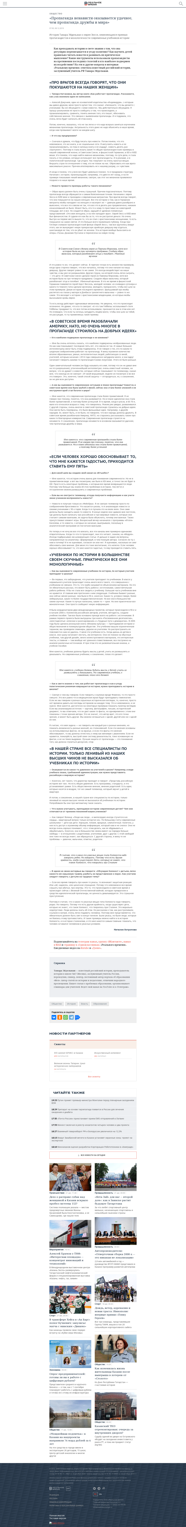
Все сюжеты (94, 1076)
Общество (55, 13)
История (71, 1003)
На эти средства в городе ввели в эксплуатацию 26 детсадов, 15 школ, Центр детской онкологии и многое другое (70, 1444)
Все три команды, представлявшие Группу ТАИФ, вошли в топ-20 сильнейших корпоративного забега (113, 1317)
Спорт (52, 1315)
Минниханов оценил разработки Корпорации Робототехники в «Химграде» (92, 1147)
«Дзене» (96, 948)
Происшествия (56, 1193)
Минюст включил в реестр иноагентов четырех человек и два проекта (90, 1125)
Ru (95, 1494)
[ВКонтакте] (54, 1017)
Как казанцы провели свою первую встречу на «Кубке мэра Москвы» (69, 1326)
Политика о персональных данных (66, 1506)
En (100, 1494)
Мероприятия (56, 1249)
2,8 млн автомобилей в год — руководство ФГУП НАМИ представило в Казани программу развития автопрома (115, 1258)
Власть (84, 1003)
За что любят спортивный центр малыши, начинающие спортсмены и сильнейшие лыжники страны (114, 1204)
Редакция (54, 1495)
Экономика (54, 1370)
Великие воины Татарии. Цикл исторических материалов (69, 1066)
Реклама (53, 1498)
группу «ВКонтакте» (110, 941)
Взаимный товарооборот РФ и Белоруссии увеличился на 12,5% (87, 1131)
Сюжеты (59, 1044)
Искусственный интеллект (107, 1054)
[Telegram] (71, 1017)
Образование (100, 1003)
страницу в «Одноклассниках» (82, 944)
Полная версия (57, 1515)
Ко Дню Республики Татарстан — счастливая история (112, 1376)
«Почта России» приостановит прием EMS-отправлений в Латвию (88, 1118)
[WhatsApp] (65, 1017)
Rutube (85, 948)
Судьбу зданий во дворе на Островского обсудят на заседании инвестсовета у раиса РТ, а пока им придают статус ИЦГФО (115, 1435)
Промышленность (104, 1193)
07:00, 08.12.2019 (56, 28)
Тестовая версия (57, 1518)
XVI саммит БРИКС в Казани (68, 1054)
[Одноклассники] (59, 1017)
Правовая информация (60, 1502)
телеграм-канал (87, 941)
